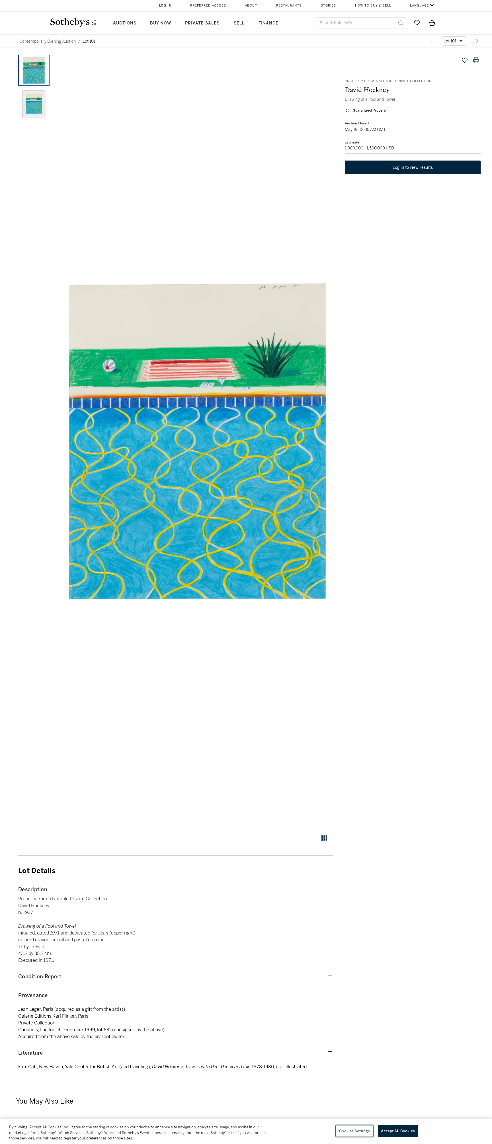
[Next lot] (477, 41)
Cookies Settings (354, 1130)
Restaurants (289, 5)
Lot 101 (89, 41)
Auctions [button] (124, 23)
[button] (197, 441)
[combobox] (361, 22)
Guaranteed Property (370, 110)
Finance (268, 23)
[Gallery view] (324, 838)
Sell (239, 23)
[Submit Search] (400, 22)
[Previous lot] (430, 41)
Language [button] (419, 5)
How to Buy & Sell (373, 5)
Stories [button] (328, 5)
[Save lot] (464, 60)
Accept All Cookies (398, 1130)
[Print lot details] (476, 60)
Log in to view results (413, 167)
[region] (246, 1131)
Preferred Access (208, 5)
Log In (165, 5)
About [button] (251, 5)
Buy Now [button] (160, 23)
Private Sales (202, 23)
